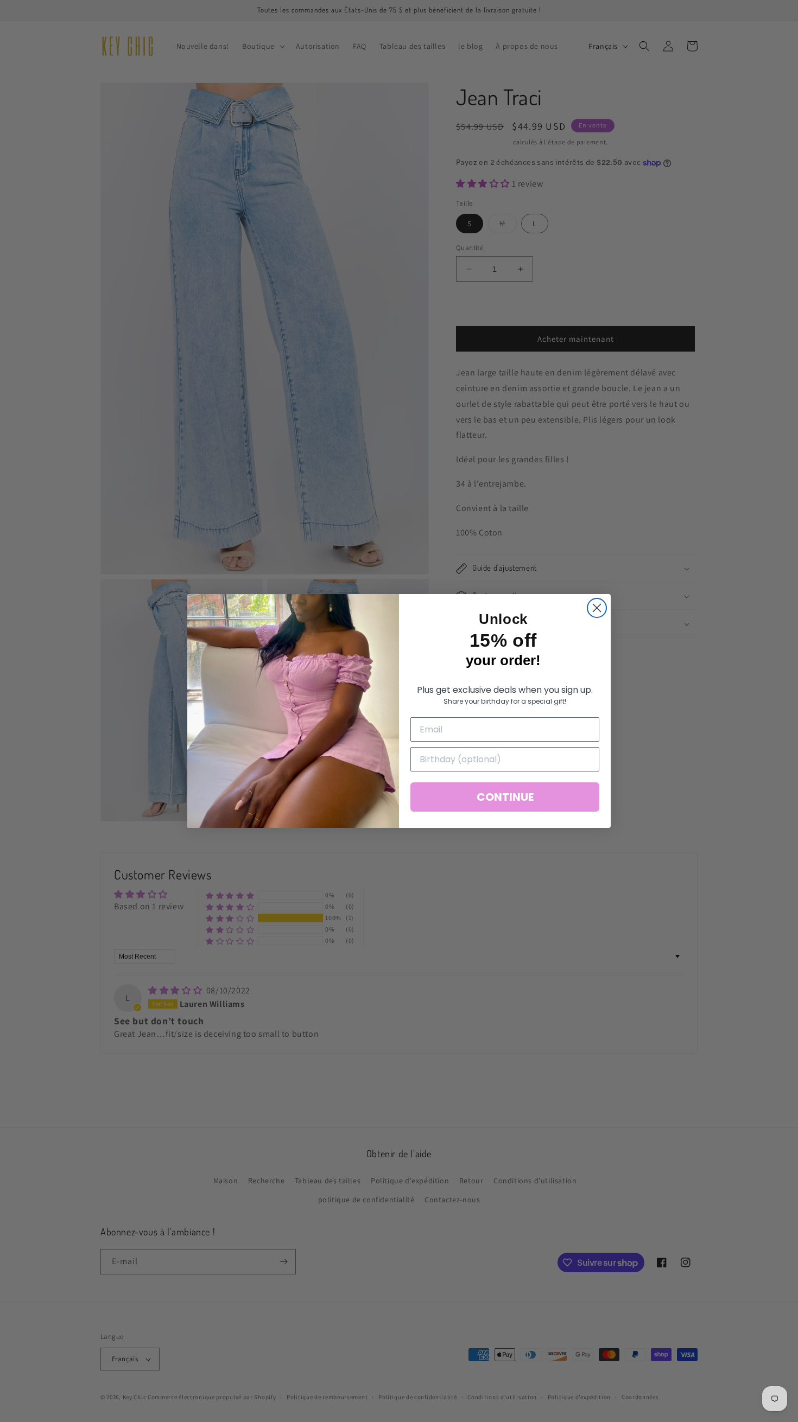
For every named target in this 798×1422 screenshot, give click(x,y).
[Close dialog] (596, 607)
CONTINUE (505, 797)
